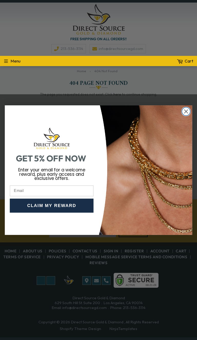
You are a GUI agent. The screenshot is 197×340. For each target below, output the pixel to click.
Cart (189, 61)
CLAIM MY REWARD (51, 205)
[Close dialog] (186, 111)
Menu (16, 61)
